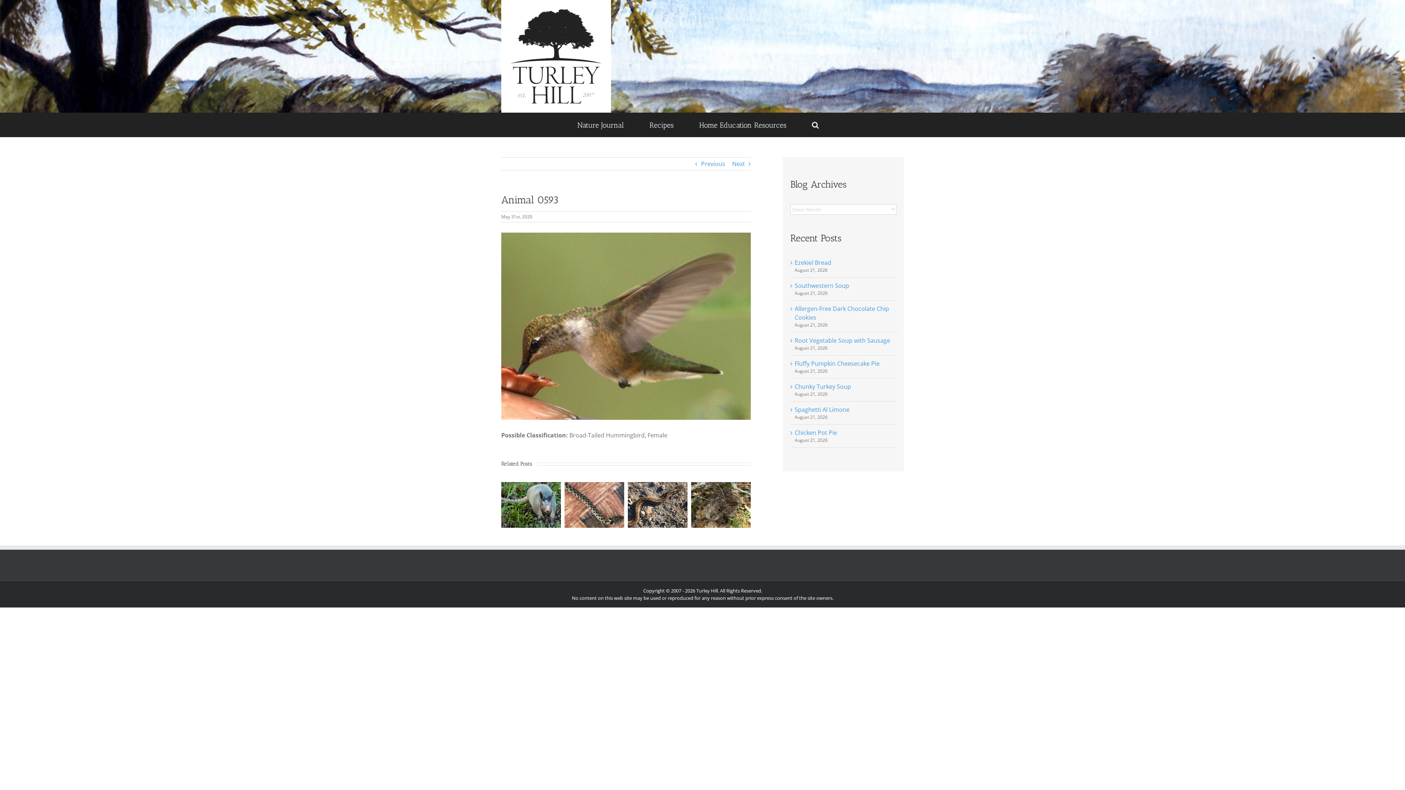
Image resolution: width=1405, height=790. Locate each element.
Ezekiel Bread (813, 263)
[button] (815, 125)
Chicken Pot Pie (816, 433)
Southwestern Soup (822, 286)
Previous (713, 164)
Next (738, 164)
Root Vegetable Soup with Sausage (842, 340)
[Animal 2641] (657, 486)
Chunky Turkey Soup (823, 387)
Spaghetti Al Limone (822, 410)
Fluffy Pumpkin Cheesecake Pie (837, 364)
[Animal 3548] (594, 486)
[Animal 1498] (721, 486)
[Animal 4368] (531, 486)
